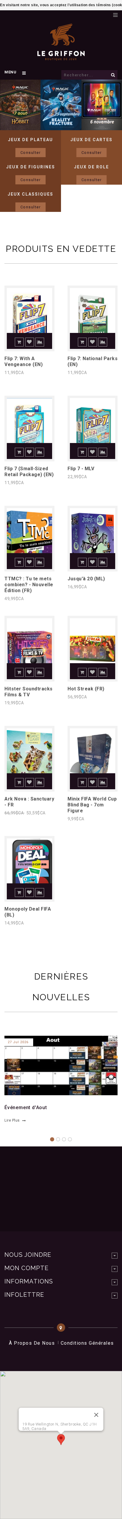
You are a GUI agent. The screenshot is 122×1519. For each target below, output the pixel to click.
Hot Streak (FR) (86, 689)
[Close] (96, 1415)
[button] (61, 1439)
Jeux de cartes (91, 139)
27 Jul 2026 (18, 1042)
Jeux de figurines (30, 167)
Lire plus (12, 1120)
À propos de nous (32, 1343)
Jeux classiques (30, 194)
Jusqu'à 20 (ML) (86, 578)
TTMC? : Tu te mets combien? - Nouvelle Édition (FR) (28, 584)
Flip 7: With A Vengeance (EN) (23, 361)
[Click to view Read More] (57, 1064)
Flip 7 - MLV (81, 468)
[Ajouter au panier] (19, 342)
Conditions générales (87, 1343)
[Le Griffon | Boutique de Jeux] (61, 57)
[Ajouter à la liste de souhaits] (29, 342)
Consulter (30, 152)
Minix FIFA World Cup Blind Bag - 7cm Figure (92, 805)
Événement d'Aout (25, 1107)
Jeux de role (91, 167)
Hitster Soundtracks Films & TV (28, 692)
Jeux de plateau (30, 139)
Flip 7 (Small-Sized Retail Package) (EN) (29, 471)
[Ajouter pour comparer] (39, 342)
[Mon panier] (106, 13)
